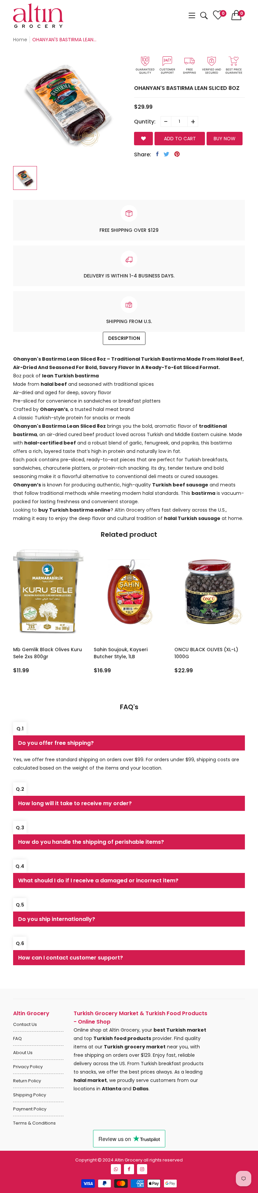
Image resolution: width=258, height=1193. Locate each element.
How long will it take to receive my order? (75, 803)
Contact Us (25, 1024)
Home (20, 39)
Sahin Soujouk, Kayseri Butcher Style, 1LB (120, 653)
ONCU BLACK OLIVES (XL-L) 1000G (206, 653)
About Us (23, 1052)
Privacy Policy (28, 1067)
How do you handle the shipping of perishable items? (91, 842)
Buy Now (224, 138)
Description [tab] (124, 338)
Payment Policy (29, 1109)
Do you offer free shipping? (56, 743)
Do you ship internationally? (56, 919)
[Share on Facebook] (157, 154)
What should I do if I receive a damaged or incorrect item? (98, 880)
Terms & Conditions (34, 1123)
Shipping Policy (29, 1095)
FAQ (17, 1038)
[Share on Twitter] (166, 154)
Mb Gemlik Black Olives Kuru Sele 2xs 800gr (47, 653)
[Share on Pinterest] (177, 154)
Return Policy (27, 1081)
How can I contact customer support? (70, 958)
